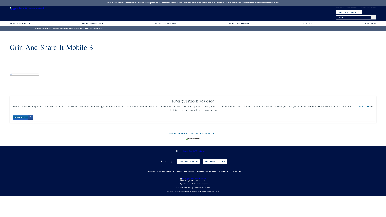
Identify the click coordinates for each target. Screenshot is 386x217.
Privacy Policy (200, 191)
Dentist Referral (352, 8)
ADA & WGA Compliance (200, 184)
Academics (223, 171)
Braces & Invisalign (165, 171)
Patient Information (186, 171)
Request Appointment (206, 171)
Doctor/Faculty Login (368, 8)
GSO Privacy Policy (202, 188)
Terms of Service (210, 191)
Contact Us (340, 8)
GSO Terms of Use (183, 188)
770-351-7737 (349, 12)
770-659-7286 (361, 106)
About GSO (150, 171)
